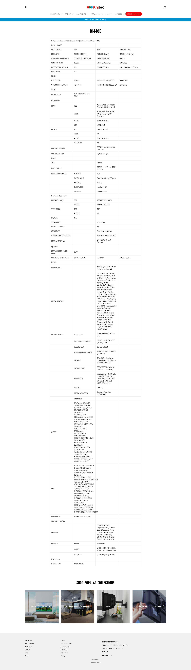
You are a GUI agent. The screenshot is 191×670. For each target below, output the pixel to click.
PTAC (108, 14)
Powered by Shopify (95, 662)
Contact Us (64, 650)
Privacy (63, 656)
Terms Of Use (64, 653)
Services (118, 14)
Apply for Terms (65, 646)
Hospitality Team (29, 643)
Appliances (96, 14)
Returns (63, 640)
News (26, 656)
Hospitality (55, 14)
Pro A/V (68, 14)
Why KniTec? (28, 640)
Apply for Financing (66, 643)
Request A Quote (134, 14)
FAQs (26, 653)
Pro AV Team (28, 646)
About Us (27, 650)
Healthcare (81, 14)
